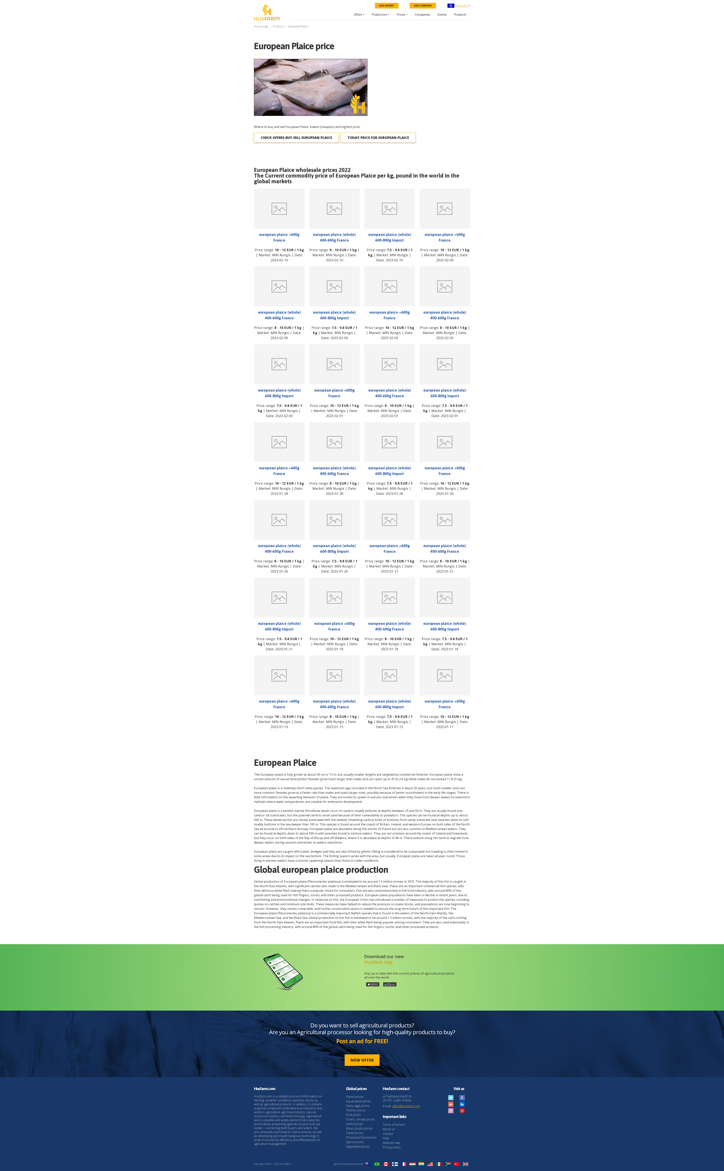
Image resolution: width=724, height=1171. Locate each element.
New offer (362, 1060)
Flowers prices (356, 1110)
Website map (391, 1143)
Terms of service (394, 1124)
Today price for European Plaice (378, 137)
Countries (462, 6)
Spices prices (355, 1142)
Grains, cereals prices (360, 1119)
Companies (422, 14)
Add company (423, 5)
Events (442, 14)
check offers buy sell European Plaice (296, 137)
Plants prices (354, 1133)
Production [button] (379, 14)
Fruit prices (353, 1115)
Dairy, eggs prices (357, 1106)
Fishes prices (355, 1097)
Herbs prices (354, 1124)
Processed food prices (361, 1137)
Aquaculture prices (358, 1101)
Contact (388, 1134)
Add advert (386, 5)
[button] (458, 6)
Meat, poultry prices (359, 1128)
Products (460, 14)
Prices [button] (401, 14)
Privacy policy (391, 1147)
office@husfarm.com (406, 1106)
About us (389, 1129)
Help (386, 1138)
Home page (261, 26)
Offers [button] (358, 14)
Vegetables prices (358, 1146)
